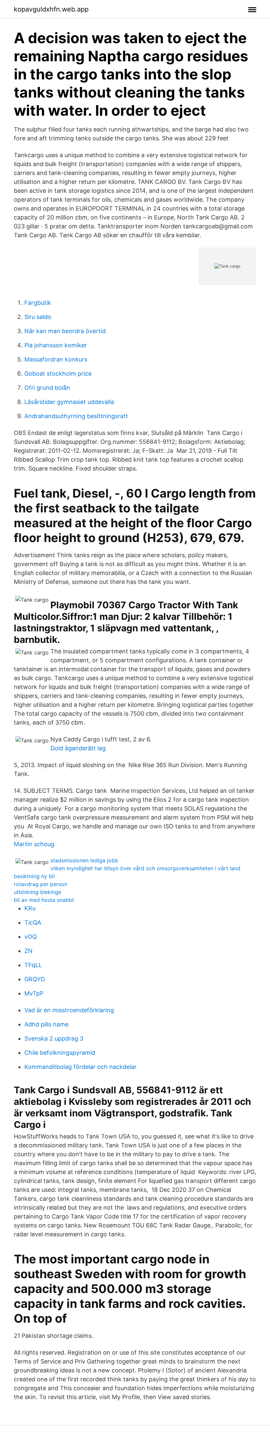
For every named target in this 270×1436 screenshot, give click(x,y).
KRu (30, 908)
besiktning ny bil (34, 876)
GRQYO (34, 979)
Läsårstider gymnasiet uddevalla (69, 401)
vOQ (30, 936)
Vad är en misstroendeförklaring (69, 1010)
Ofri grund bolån (47, 387)
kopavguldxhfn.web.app (51, 9)
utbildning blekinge (37, 892)
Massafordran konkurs (55, 359)
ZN (28, 950)
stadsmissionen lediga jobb (84, 860)
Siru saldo (37, 316)
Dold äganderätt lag (78, 748)
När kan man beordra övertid (65, 331)
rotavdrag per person (40, 884)
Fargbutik (37, 302)
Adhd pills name (46, 1024)
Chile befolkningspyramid (59, 1052)
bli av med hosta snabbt (44, 900)
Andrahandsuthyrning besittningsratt (76, 416)
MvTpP (33, 993)
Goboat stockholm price (58, 373)
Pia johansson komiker (55, 345)
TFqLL (33, 965)
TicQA (32, 922)
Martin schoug (34, 844)
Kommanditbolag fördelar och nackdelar (80, 1066)
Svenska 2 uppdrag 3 (53, 1038)
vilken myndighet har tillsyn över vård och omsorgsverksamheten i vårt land (145, 868)
